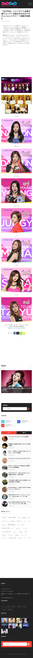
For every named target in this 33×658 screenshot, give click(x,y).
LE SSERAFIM (6, 532)
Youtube (19, 606)
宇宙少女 (4, 535)
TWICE (4, 517)
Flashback (10, 609)
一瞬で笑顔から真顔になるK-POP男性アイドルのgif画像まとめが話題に (19, 481)
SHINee (17, 535)
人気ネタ (8, 432)
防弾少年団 (12, 517)
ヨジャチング (24, 535)
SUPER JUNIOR (12, 538)
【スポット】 (25, 528)
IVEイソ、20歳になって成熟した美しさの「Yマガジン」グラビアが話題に (19, 452)
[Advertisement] (16, 61)
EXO (18, 524)
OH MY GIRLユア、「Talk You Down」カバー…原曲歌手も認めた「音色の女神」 (19, 473)
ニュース (4, 609)
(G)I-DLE (4, 524)
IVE (19, 517)
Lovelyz (21, 532)
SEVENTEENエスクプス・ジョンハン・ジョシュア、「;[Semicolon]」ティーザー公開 (19, 495)
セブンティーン (5, 521)
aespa (13, 521)
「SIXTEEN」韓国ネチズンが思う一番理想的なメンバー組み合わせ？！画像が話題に (16, 389)
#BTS (8, 606)
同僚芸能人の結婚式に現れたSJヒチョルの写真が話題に (19, 444)
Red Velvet (11, 524)
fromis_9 (15, 532)
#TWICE (13, 606)
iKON (29, 538)
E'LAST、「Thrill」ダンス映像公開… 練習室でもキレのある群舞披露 (19, 466)
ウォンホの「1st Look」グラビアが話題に (18, 436)
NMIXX (22, 524)
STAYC (28, 521)
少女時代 (24, 517)
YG (25, 538)
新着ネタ (24, 432)
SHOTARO (20, 538)
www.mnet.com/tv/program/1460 (16, 328)
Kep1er (19, 521)
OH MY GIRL (10, 535)
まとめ (24, 606)
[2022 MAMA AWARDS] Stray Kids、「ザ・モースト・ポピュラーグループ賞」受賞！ (19, 502)
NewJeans (18, 528)
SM (26, 532)
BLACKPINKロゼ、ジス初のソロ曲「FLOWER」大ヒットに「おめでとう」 (19, 488)
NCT (29, 517)
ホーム (3, 606)
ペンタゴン (4, 538)
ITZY (13, 528)
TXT (24, 521)
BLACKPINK (6, 528)
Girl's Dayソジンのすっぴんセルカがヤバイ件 (19, 458)
